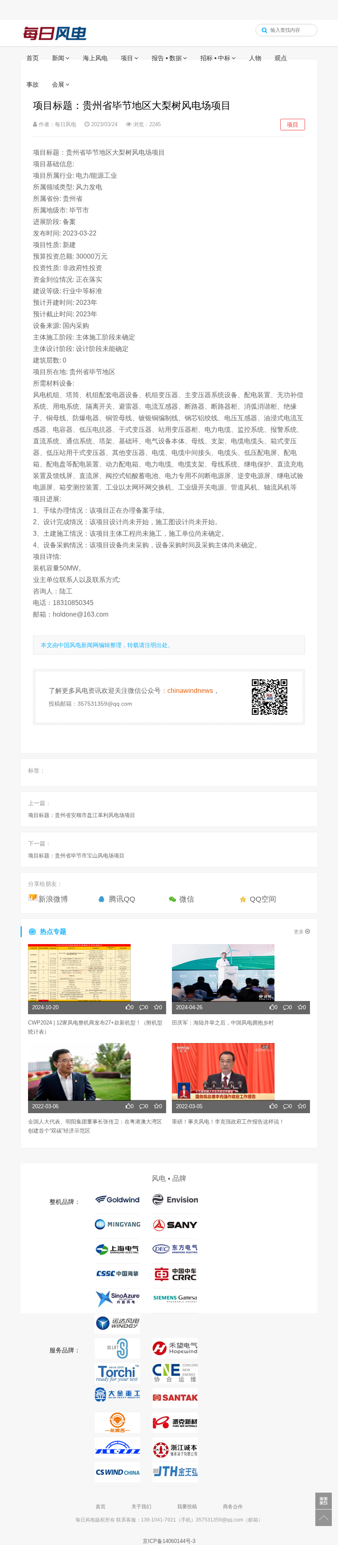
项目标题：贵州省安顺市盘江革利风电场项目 (81, 815)
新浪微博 (53, 899)
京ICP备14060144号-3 (169, 1541)
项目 (127, 57)
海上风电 (95, 57)
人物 (255, 57)
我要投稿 (187, 1507)
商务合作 (233, 1507)
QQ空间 (263, 899)
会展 (58, 84)
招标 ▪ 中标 (215, 57)
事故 (32, 84)
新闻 (58, 57)
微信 (186, 899)
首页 (32, 57)
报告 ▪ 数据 (167, 57)
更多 (299, 932)
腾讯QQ (122, 899)
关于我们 (141, 1507)
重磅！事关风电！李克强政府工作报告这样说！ (228, 1122)
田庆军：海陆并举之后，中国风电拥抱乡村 (223, 1023)
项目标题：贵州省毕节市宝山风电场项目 (76, 856)
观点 (281, 57)
